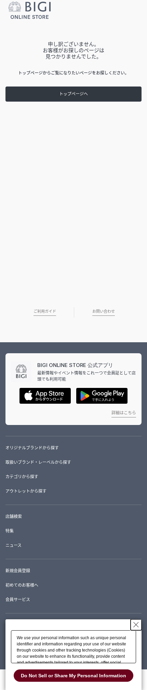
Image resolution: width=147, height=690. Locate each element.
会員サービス (17, 599)
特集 (9, 530)
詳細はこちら (123, 412)
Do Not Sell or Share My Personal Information (73, 675)
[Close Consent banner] (136, 624)
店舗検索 (13, 516)
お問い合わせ (103, 311)
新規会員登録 (17, 570)
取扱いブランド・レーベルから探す (38, 462)
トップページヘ (73, 93)
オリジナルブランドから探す (32, 447)
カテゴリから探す (21, 476)
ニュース (13, 545)
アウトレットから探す (25, 491)
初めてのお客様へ (21, 585)
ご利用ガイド (45, 311)
